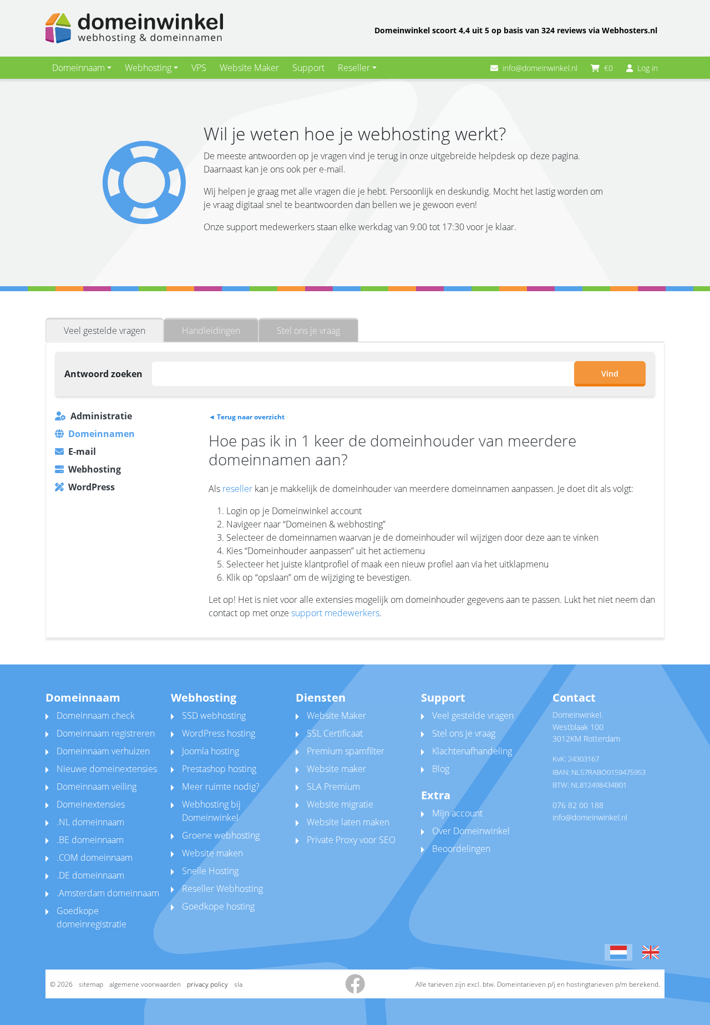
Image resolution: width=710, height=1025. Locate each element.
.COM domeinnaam (95, 857)
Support (308, 68)
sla (238, 984)
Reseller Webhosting (222, 888)
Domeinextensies (91, 804)
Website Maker (249, 68)
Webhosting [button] (148, 68)
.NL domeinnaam (90, 822)
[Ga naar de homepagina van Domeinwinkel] (134, 28)
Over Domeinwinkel (471, 831)
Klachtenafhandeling (472, 751)
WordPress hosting (218, 733)
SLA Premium (333, 786)
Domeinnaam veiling (96, 786)
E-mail (82, 451)
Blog (440, 769)
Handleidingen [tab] (211, 330)
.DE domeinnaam (90, 875)
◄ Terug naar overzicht (247, 417)
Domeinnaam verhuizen (103, 751)
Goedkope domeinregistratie (91, 917)
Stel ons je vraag (463, 733)
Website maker (336, 769)
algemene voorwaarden (145, 984)
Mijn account (457, 813)
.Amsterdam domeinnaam (108, 893)
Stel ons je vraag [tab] (308, 330)
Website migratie (340, 804)
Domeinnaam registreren (106, 733)
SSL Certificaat (335, 733)
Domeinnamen (101, 434)
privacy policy (207, 984)
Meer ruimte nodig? (221, 786)
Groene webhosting (221, 835)
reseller (237, 489)
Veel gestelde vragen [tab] (104, 330)
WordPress (91, 487)
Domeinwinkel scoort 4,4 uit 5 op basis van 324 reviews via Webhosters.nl (515, 30)
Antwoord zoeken (103, 374)
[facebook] (355, 988)
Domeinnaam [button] (78, 68)
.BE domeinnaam (90, 840)
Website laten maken (348, 822)
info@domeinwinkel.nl (540, 68)
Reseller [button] (354, 68)
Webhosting (94, 469)
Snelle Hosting (210, 871)
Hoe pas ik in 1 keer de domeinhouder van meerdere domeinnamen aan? (392, 450)
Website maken (212, 853)
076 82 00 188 (578, 805)
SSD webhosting (214, 715)
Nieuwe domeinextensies (107, 769)
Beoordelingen (461, 849)
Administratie (101, 416)
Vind (609, 373)
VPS (198, 68)
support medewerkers (335, 613)
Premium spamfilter (345, 751)
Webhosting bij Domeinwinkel (211, 811)
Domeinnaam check (96, 715)
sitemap (91, 984)
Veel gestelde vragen (473, 715)
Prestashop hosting (219, 769)
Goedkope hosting (218, 906)
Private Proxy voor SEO (351, 840)
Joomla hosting (210, 751)
